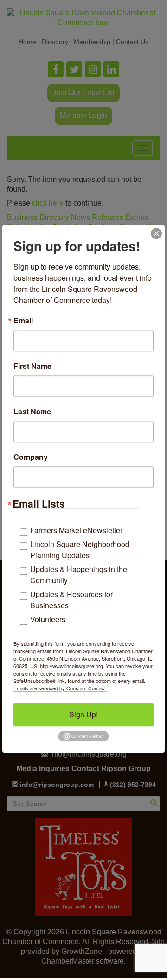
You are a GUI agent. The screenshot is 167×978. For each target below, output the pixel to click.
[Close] (156, 233)
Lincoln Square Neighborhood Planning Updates (79, 549)
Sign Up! (83, 714)
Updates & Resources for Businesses (71, 600)
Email (23, 320)
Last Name (32, 411)
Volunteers (47, 619)
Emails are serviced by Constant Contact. (60, 688)
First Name (32, 366)
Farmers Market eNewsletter (76, 530)
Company (30, 457)
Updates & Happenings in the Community (78, 575)
